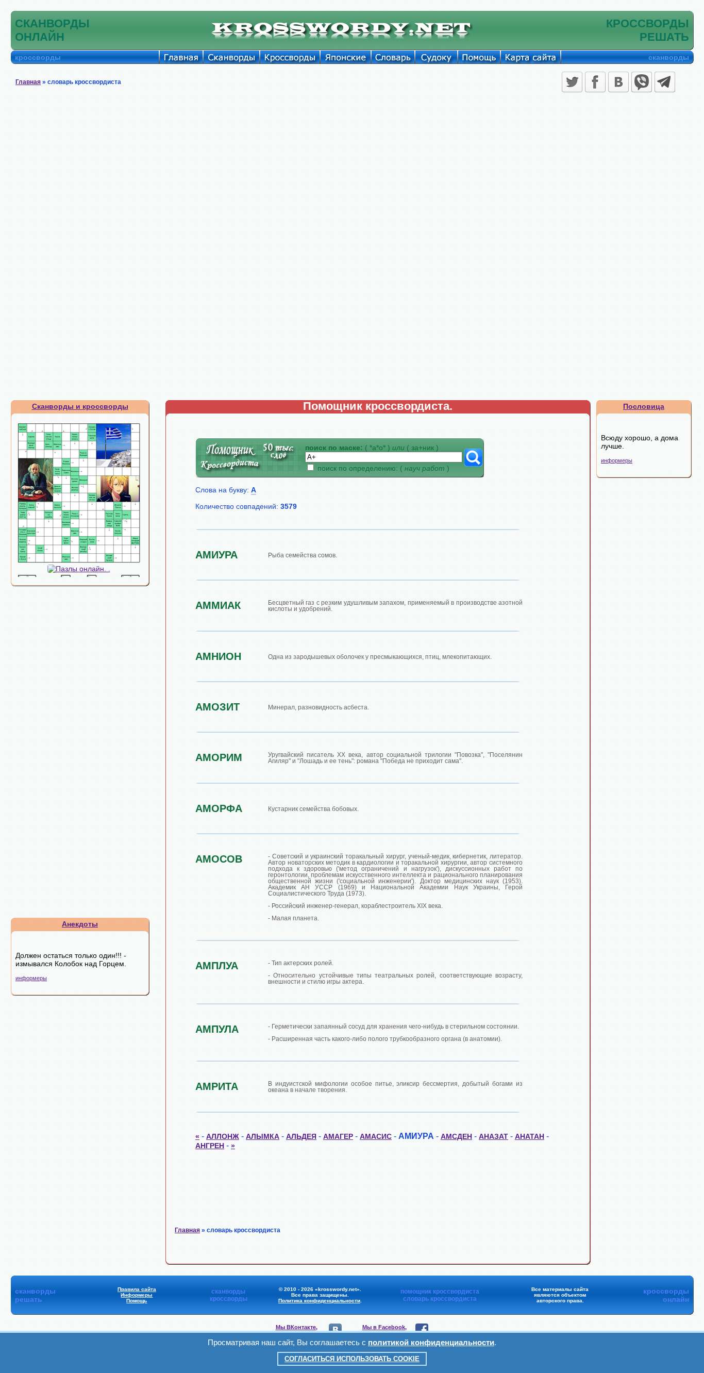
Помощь (136, 1300)
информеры (31, 978)
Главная (28, 82)
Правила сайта (137, 1289)
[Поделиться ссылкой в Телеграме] (665, 82)
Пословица (643, 406)
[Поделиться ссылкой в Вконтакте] (618, 82)
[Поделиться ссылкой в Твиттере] (572, 82)
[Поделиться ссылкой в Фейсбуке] (595, 82)
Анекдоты (80, 924)
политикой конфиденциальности (431, 1342)
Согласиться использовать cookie (352, 1359)
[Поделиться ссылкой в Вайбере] (641, 82)
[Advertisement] (352, 173)
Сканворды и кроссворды (80, 406)
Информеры (137, 1295)
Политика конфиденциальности (319, 1300)
